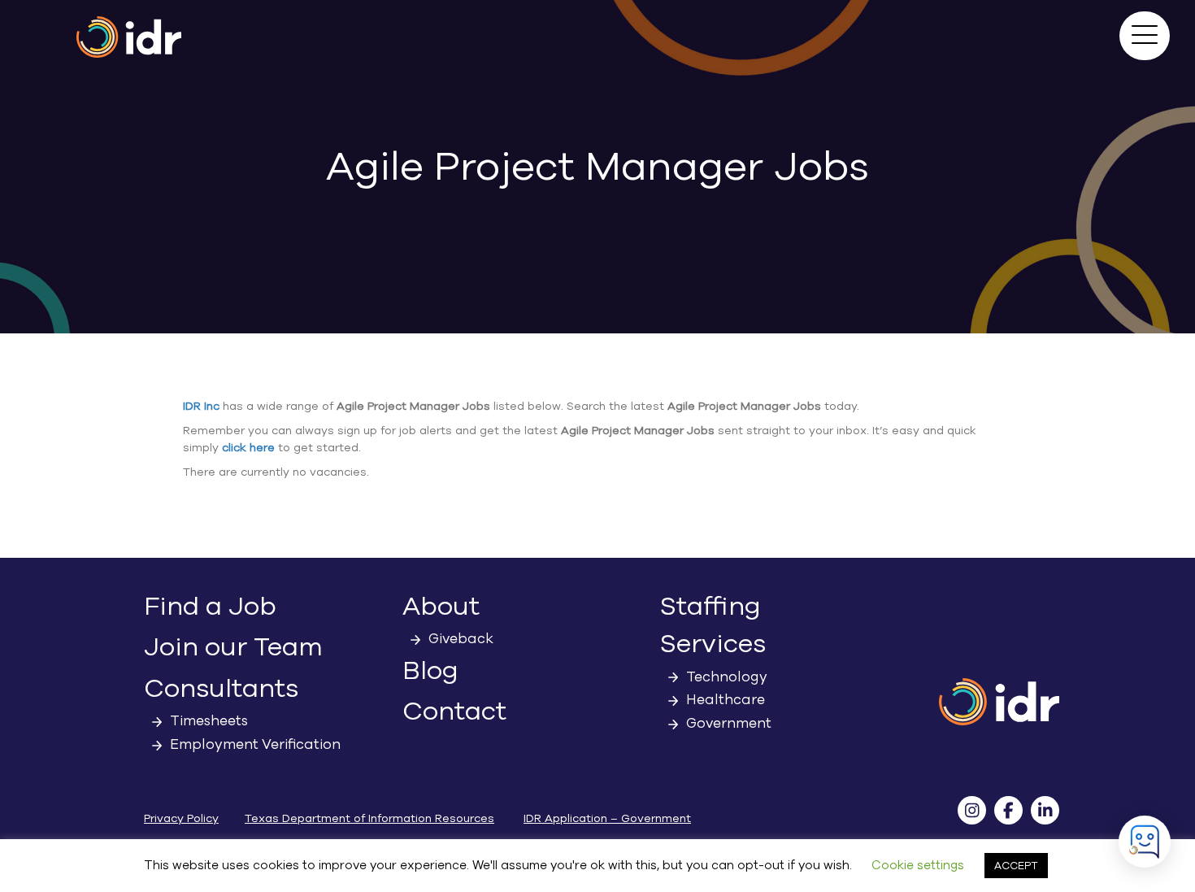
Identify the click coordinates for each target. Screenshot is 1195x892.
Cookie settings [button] (917, 865)
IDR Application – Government (607, 818)
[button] (1144, 35)
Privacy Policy (181, 818)
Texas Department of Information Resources (369, 818)
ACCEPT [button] (1016, 865)
